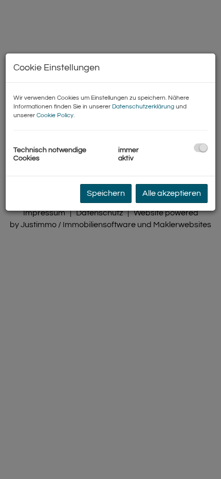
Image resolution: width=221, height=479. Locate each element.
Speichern (106, 193)
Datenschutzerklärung (143, 106)
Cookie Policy (54, 115)
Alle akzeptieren (171, 193)
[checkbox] (201, 147)
